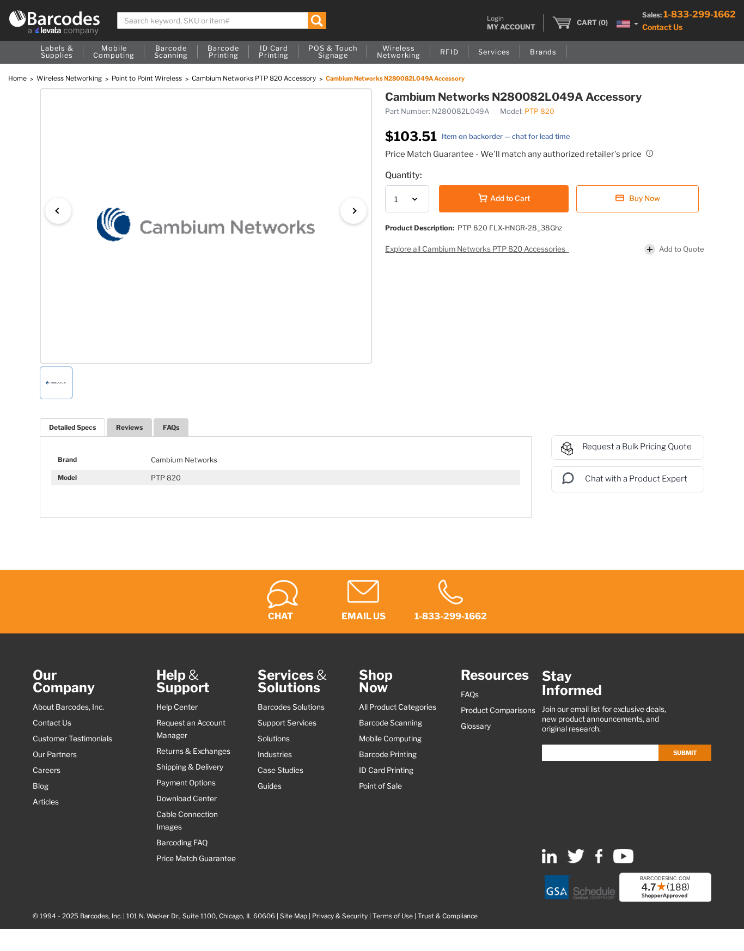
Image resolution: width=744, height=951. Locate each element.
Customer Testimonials (72, 738)
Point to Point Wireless (148, 78)
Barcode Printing (388, 754)
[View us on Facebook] (598, 861)
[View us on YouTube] (623, 861)
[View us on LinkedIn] (549, 861)
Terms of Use (393, 916)
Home (18, 78)
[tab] (72, 427)
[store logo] (54, 22)
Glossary (476, 726)
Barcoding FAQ (182, 842)
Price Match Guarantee (196, 858)
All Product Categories (397, 707)
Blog (40, 786)
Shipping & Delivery (189, 767)
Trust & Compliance (448, 916)
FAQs (171, 427)
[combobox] (221, 20)
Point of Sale (380, 786)
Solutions (274, 738)
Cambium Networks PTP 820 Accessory (255, 78)
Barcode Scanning (390, 722)
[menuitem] (57, 52)
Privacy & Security (340, 916)
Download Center (186, 798)
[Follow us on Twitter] (576, 861)
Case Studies (280, 770)
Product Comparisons (498, 710)
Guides (270, 786)
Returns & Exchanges (193, 751)
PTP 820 (539, 111)
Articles (46, 801)
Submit (685, 753)
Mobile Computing (390, 738)
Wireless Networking (69, 78)
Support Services (287, 722)
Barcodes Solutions (291, 707)
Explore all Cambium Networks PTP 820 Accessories (476, 249)
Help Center (177, 707)
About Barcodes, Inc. (68, 707)
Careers (46, 770)
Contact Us (662, 27)
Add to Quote (681, 249)
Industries (275, 754)
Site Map (293, 916)
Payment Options (186, 782)
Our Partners (55, 754)
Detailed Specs (72, 427)
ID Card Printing (386, 770)
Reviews (129, 427)
